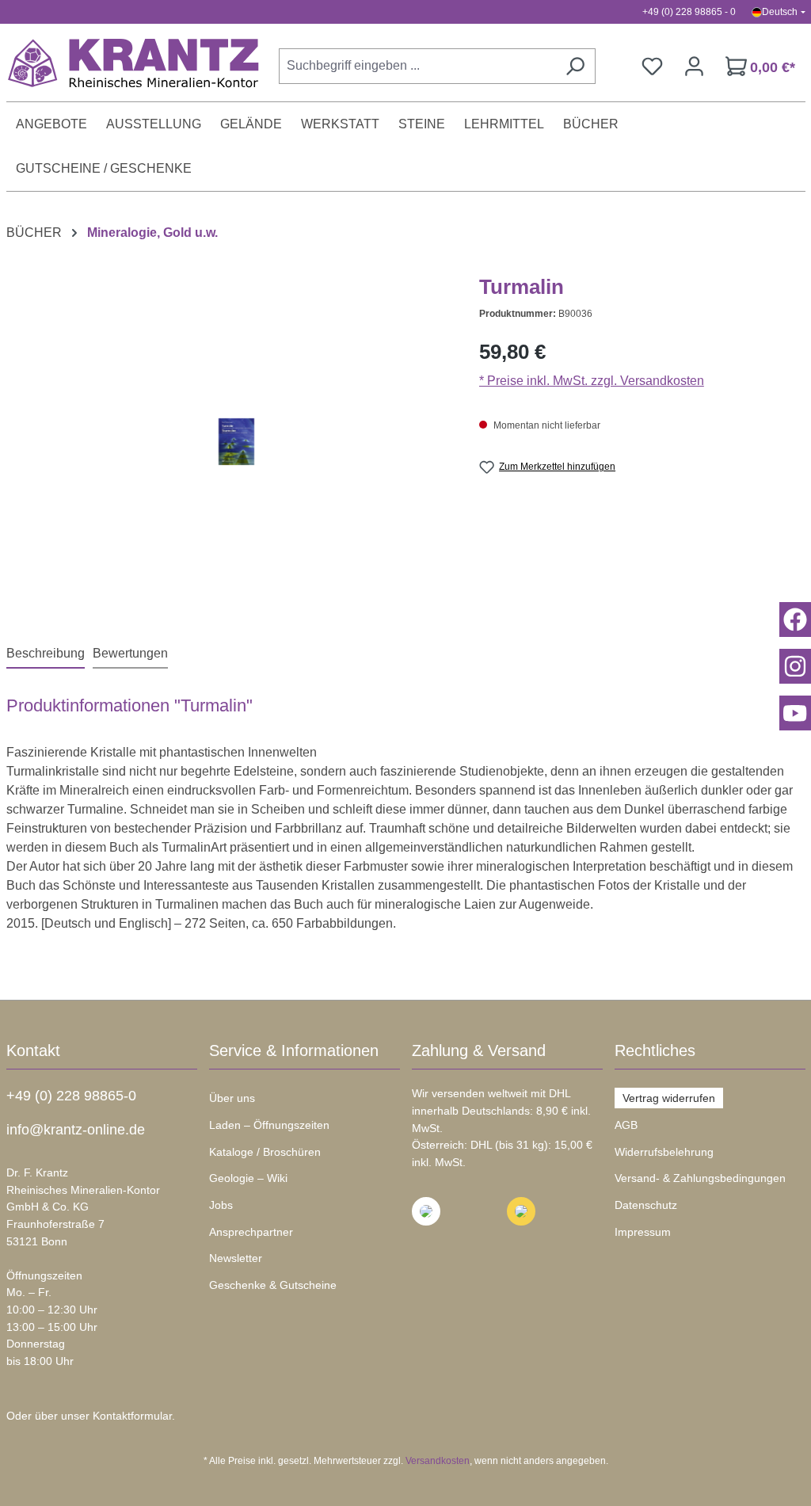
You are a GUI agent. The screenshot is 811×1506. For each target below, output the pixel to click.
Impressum (643, 1232)
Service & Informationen (294, 1050)
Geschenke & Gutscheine (273, 1285)
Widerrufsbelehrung (664, 1152)
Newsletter (235, 1258)
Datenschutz (646, 1205)
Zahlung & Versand (479, 1050)
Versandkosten (438, 1460)
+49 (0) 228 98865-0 (71, 1096)
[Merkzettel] (652, 66)
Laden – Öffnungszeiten (269, 1125)
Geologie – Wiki (248, 1178)
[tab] (45, 654)
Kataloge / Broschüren (265, 1152)
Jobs (221, 1205)
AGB (626, 1125)
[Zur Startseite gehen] (125, 62)
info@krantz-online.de (75, 1130)
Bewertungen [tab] (130, 653)
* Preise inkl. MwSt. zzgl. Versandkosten (591, 380)
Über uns (232, 1098)
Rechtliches (655, 1050)
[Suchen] (575, 66)
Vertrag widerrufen (669, 1098)
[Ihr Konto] (694, 66)
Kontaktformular (132, 1415)
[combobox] (417, 66)
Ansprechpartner (251, 1232)
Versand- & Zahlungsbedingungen (700, 1178)
